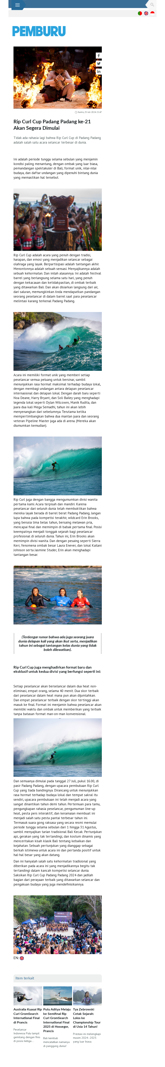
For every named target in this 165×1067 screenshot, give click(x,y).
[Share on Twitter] (99, 64)
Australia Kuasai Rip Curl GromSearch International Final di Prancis (27, 1016)
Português (140, 13)
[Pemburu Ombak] (64, 31)
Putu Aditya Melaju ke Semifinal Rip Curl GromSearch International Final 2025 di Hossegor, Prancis (57, 1020)
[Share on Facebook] (99, 56)
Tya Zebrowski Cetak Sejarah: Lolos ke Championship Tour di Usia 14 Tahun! (87, 1018)
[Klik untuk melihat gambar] (57, 79)
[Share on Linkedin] (99, 72)
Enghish (146, 13)
